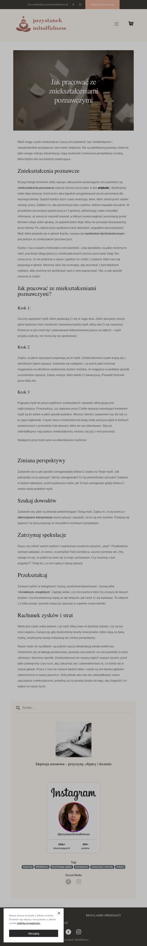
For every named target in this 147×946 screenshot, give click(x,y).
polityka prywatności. (29, 923)
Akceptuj (33, 933)
